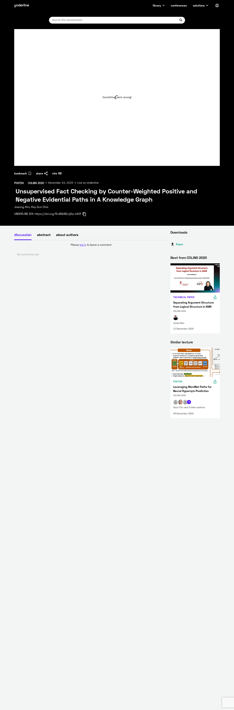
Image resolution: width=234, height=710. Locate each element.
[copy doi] (86, 214)
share (39, 173)
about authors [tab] (67, 235)
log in (83, 245)
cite (54, 173)
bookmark (20, 173)
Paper (179, 244)
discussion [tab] (23, 235)
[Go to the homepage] (21, 5)
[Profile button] (217, 5)
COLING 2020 (197, 257)
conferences (179, 5)
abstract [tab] (44, 235)
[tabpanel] (91, 249)
